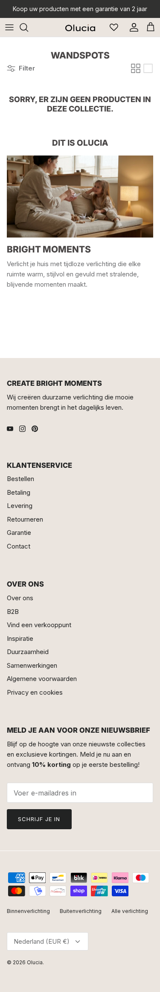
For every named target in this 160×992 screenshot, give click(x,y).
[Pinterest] (35, 429)
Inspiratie (20, 638)
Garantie (19, 532)
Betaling (18, 492)
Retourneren (25, 519)
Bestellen (20, 479)
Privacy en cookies (35, 692)
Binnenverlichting (28, 911)
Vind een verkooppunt (39, 625)
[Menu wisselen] (9, 27)
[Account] (131, 27)
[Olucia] (80, 27)
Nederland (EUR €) (42, 941)
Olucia (35, 962)
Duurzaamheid (28, 652)
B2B (13, 612)
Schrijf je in (39, 819)
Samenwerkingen (32, 665)
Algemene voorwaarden (42, 679)
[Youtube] (10, 429)
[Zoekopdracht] (28, 27)
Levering (19, 506)
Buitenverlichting (81, 911)
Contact (18, 546)
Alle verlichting (129, 911)
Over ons (20, 598)
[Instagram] (22, 429)
